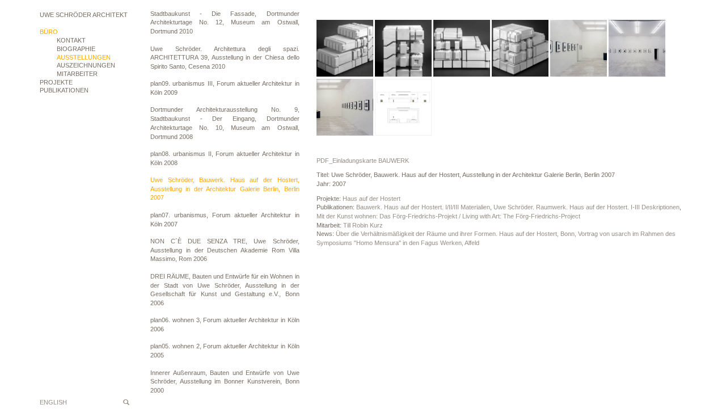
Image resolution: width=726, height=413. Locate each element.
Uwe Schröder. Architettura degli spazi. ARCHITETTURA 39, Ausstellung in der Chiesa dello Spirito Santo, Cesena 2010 (224, 57)
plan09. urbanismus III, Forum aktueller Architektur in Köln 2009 (224, 88)
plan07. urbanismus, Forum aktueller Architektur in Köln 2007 (224, 219)
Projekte (56, 82)
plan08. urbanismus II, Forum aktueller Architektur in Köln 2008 (224, 158)
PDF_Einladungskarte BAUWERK (362, 160)
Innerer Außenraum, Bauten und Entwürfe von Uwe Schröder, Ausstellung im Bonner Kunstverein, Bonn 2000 (224, 381)
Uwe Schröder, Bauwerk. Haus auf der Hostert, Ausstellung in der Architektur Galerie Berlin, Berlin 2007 (224, 188)
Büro (49, 31)
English (53, 402)
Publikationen (64, 90)
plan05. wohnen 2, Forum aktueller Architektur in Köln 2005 (224, 351)
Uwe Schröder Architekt (84, 14)
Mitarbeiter (77, 73)
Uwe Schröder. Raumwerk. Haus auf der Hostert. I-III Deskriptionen (586, 207)
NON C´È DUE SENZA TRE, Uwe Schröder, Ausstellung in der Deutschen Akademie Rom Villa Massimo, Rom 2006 (224, 250)
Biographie (76, 48)
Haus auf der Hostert (371, 198)
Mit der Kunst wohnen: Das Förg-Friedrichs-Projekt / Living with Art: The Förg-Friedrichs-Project (448, 216)
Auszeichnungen (86, 65)
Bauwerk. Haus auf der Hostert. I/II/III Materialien (423, 207)
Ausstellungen (84, 57)
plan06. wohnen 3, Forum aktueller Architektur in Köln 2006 (224, 324)
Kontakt (71, 40)
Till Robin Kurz (363, 225)
